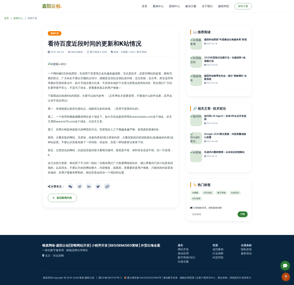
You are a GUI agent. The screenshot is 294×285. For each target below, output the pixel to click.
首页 (144, 6)
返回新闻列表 (64, 197)
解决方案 (190, 6)
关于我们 (207, 6)
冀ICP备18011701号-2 (110, 277)
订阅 (242, 214)
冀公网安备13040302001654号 (144, 277)
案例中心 (158, 6)
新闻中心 (174, 6)
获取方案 (243, 6)
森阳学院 (223, 6)
